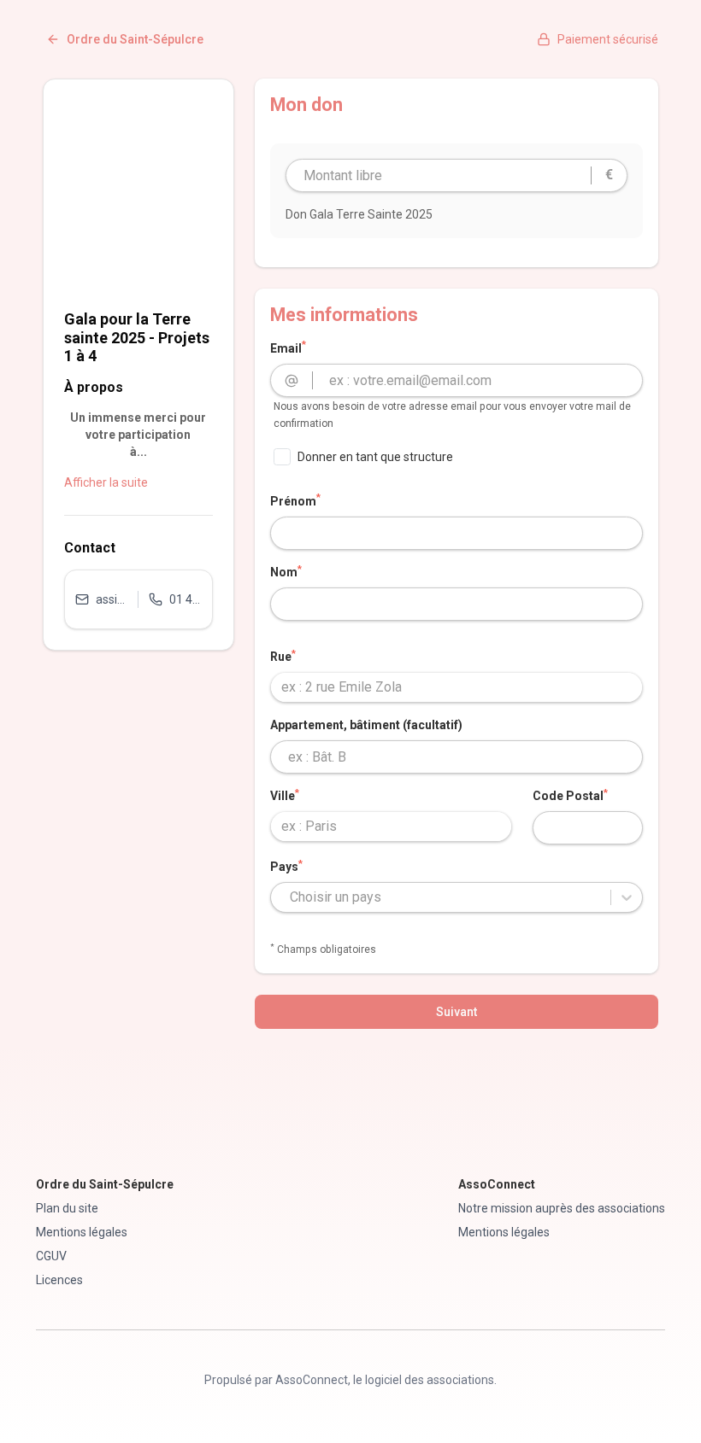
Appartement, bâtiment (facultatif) (366, 725)
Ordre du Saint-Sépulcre (135, 39)
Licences (59, 1280)
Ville (284, 795)
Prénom (295, 500)
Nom (286, 571)
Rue (283, 655)
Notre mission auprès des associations (561, 1208)
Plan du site (67, 1208)
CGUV (51, 1256)
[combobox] (456, 687)
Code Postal (570, 795)
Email (288, 347)
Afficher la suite (106, 482)
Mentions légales (81, 1232)
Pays (286, 865)
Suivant (456, 1012)
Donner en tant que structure (375, 457)
